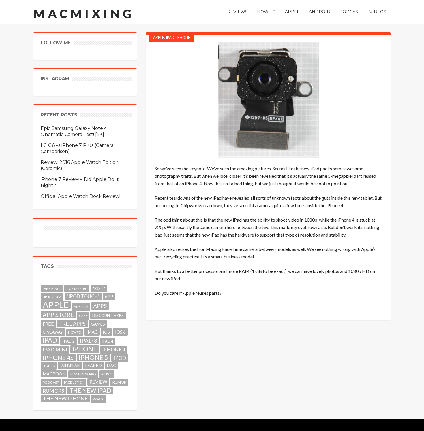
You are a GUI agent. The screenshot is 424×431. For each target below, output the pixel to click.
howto (74, 332)
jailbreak (70, 365)
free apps (72, 323)
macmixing (84, 13)
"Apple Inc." (52, 288)
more (233, 271)
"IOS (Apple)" (76, 288)
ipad (50, 340)
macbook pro (83, 374)
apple (56, 305)
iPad (170, 37)
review (98, 382)
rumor (119, 382)
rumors (53, 390)
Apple (158, 37)
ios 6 (120, 331)
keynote (197, 168)
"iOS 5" (99, 288)
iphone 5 (93, 357)
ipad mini (55, 350)
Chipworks (191, 205)
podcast (51, 382)
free (48, 323)
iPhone (183, 37)
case (83, 315)
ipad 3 (88, 340)
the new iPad (90, 390)
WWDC (98, 399)
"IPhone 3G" (52, 297)
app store (58, 314)
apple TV (81, 307)
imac (91, 331)
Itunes (49, 366)
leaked (93, 365)
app (109, 296)
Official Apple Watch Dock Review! (80, 196)
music (106, 374)
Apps (100, 306)
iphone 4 (113, 350)
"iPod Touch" (83, 296)
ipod (119, 358)
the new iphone (65, 398)
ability (263, 219)
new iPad (310, 168)
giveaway (53, 332)
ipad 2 (68, 341)
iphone (84, 349)
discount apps (108, 315)
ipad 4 (107, 341)
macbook (54, 373)
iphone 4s (58, 357)
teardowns (179, 198)
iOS (106, 332)
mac (111, 365)
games (98, 324)
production (74, 382)
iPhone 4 (193, 183)
